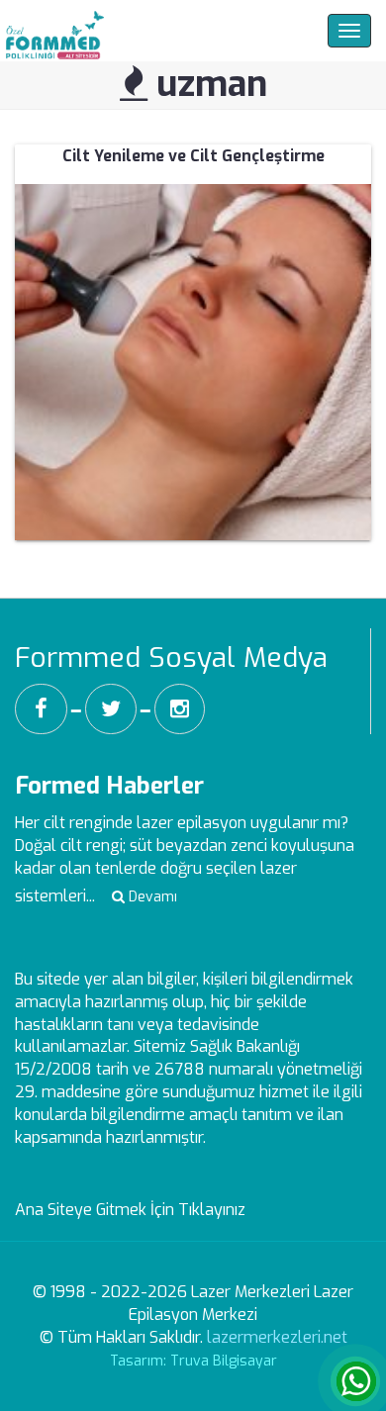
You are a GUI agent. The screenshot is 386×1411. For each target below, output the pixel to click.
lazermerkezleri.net (277, 1337)
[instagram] (179, 709)
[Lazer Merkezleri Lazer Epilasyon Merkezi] (52, 30)
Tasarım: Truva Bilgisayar (193, 1361)
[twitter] (111, 709)
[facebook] (41, 709)
